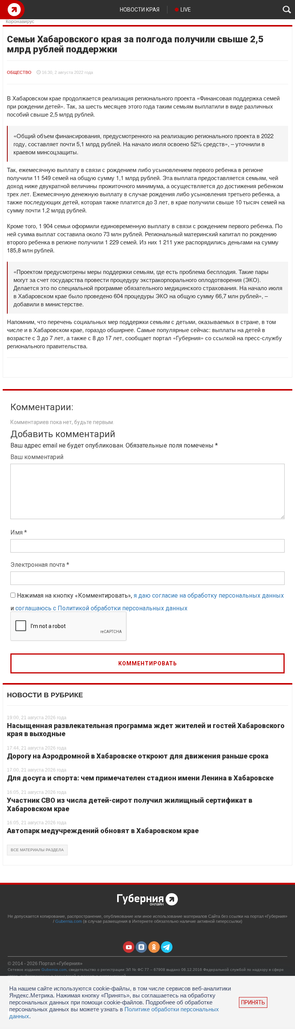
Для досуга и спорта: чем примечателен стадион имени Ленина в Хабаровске (140, 778)
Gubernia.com (68, 921)
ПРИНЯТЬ (253, 1002)
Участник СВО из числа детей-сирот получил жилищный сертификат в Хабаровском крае (129, 804)
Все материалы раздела (37, 850)
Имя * (18, 532)
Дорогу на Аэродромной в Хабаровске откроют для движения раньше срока (137, 756)
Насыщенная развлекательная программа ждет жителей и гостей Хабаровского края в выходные (146, 730)
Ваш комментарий (36, 457)
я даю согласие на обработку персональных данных (209, 595)
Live (186, 10)
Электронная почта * (39, 564)
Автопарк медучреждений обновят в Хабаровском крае (103, 831)
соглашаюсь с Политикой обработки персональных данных (101, 608)
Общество (19, 72)
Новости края (139, 10)
